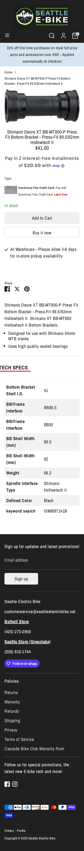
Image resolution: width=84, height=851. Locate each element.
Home (8, 72)
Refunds (11, 711)
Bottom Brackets (23, 178)
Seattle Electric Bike (42, 838)
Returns (11, 692)
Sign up (21, 579)
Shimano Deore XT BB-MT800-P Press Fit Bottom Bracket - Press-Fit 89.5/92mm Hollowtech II (37, 81)
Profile (21, 830)
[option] (42, 106)
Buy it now (42, 233)
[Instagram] (14, 784)
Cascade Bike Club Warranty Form (34, 749)
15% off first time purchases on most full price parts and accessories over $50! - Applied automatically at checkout (42, 54)
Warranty (12, 702)
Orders (9, 830)
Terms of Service (19, 739)
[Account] (63, 34)
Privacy (10, 730)
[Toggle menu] (7, 36)
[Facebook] (7, 784)
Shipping (12, 720)
